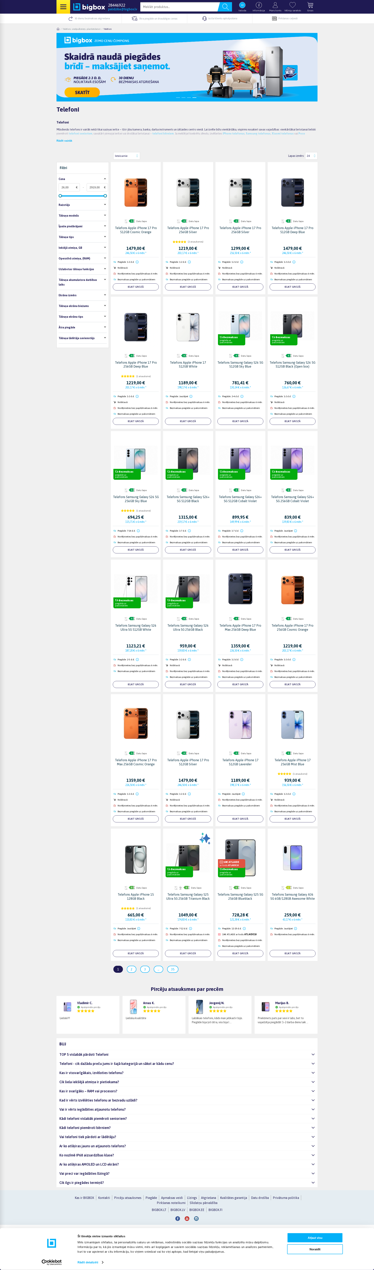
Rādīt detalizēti (88, 1262)
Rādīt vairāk (64, 140)
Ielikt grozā (136, 286)
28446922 (116, 5)
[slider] (60, 195)
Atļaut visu (315, 1237)
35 (173, 969)
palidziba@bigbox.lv (122, 9)
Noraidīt (315, 1249)
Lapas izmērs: (296, 155)
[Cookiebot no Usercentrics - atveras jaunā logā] (52, 1262)
